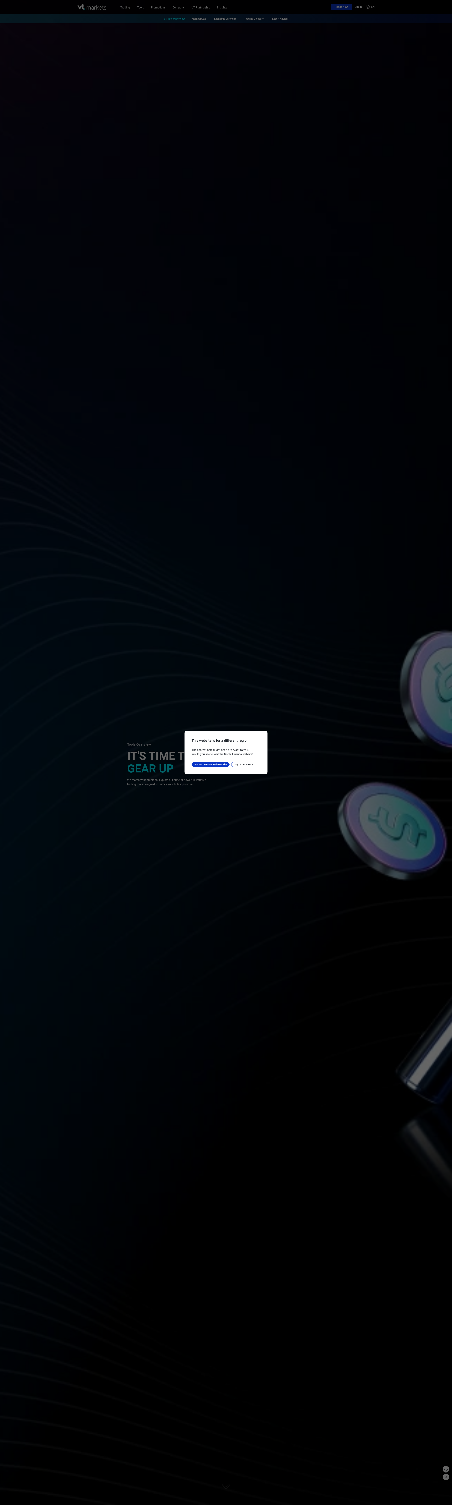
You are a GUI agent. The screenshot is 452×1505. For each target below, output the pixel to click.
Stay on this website (243, 764)
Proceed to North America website (211, 764)
